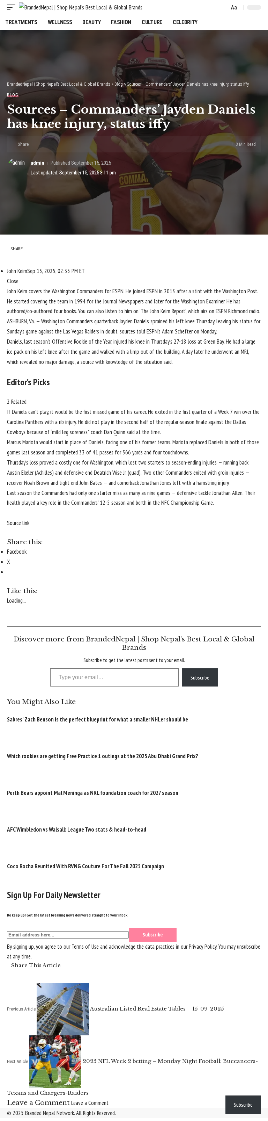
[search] (222, 7)
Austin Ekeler (20, 472)
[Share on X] (47, 144)
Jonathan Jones (155, 483)
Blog (12, 95)
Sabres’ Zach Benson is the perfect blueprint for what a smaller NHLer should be (97, 719)
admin (37, 163)
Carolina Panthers (25, 422)
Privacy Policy (202, 946)
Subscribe (200, 677)
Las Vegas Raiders (81, 331)
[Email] (58, 144)
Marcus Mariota (22, 442)
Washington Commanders (67, 321)
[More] (79, 144)
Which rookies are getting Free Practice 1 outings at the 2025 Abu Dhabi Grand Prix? (102, 756)
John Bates (91, 483)
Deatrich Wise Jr (110, 472)
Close (12, 281)
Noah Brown (36, 483)
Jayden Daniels (134, 321)
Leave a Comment (90, 1103)
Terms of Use (85, 946)
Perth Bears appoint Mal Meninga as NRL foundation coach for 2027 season (92, 793)
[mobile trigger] (13, 7)
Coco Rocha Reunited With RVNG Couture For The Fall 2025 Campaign (85, 866)
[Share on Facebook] (36, 144)
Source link (18, 523)
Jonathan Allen (227, 493)
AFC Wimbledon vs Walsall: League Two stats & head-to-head (76, 829)
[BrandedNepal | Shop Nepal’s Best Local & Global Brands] (80, 7)
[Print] (69, 144)
